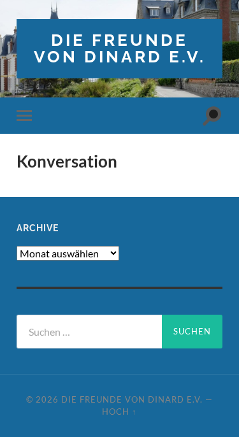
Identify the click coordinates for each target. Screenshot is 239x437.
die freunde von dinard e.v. (120, 48)
